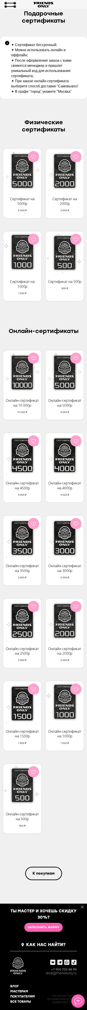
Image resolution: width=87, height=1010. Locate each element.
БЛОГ (14, 986)
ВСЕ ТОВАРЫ (20, 1002)
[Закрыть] (82, 907)
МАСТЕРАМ (19, 991)
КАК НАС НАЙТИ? (46, 944)
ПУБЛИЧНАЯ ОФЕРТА (64, 995)
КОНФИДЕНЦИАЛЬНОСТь (62, 998)
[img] (10, 4)
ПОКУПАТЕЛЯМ (22, 996)
